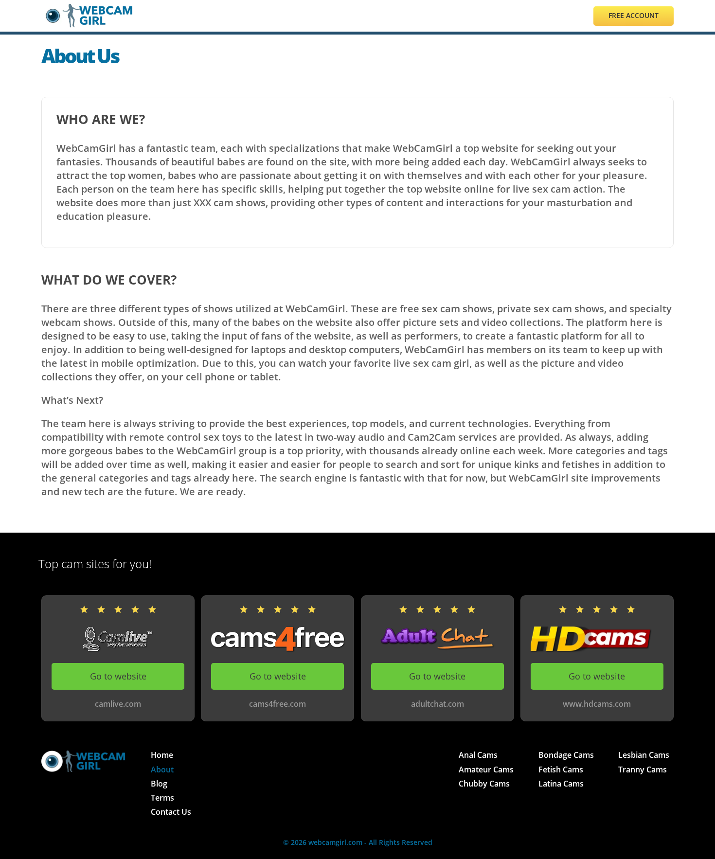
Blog (159, 783)
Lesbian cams (643, 755)
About (162, 769)
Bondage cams (566, 755)
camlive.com (118, 704)
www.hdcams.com (597, 704)
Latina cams (561, 783)
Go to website (118, 676)
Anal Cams (478, 755)
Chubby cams (484, 783)
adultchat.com (437, 704)
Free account (633, 15)
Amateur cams (486, 769)
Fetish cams (560, 769)
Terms (162, 797)
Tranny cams (642, 769)
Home (162, 755)
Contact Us (171, 811)
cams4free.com (277, 704)
